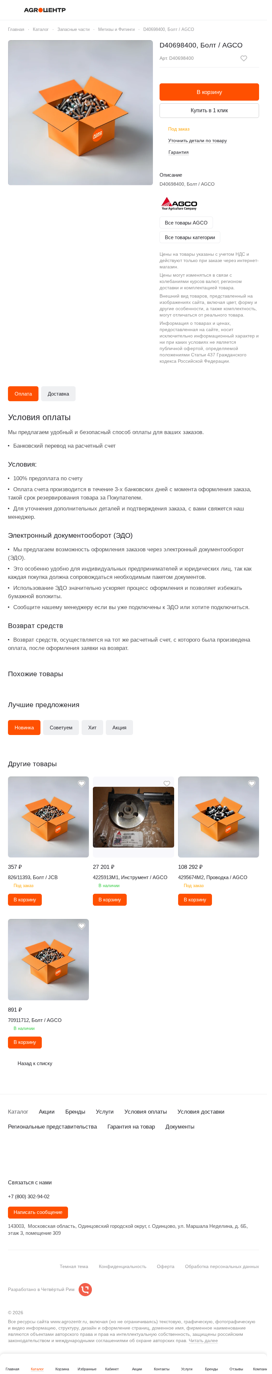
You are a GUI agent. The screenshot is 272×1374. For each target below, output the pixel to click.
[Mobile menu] (10, 10)
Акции (47, 1112)
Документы (180, 1127)
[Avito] (65, 1161)
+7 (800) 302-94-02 (28, 1196)
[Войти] (221, 10)
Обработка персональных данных (222, 1266)
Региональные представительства (52, 1127)
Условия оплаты (145, 1112)
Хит (92, 727)
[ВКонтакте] (12, 1161)
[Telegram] (25, 1161)
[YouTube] (38, 1161)
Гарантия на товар (131, 1127)
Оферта (165, 1266)
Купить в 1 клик (209, 110)
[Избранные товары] (238, 10)
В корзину (209, 92)
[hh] (78, 1161)
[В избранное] (243, 58)
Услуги (105, 1112)
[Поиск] (204, 10)
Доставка (58, 394)
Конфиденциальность (122, 1266)
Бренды (75, 1112)
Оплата (23, 394)
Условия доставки (201, 1112)
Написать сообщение (38, 1212)
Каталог (18, 1112)
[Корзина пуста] (255, 10)
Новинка (24, 727)
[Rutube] (52, 1161)
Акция (119, 727)
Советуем (61, 727)
